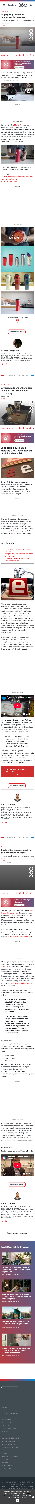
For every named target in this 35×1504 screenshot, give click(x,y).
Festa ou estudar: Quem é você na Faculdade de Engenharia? (15, 1322)
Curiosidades (4, 11)
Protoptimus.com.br (22, 772)
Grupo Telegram (8, 1444)
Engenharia (6, 1419)
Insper (3, 967)
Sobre (4, 1453)
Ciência (5, 1432)
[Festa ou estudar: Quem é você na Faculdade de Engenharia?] (16, 1313)
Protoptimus (17, 531)
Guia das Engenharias (10, 1438)
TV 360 (4, 1407)
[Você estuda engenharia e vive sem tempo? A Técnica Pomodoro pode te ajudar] (16, 1286)
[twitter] (16, 55)
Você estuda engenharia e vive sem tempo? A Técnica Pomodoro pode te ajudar (16, 1296)
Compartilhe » (5, 55)
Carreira (5, 1426)
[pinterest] (30, 55)
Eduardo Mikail (8, 804)
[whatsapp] (20, 55)
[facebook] (13, 55)
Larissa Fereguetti (10, 351)
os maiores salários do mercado (19, 937)
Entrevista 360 (5, 847)
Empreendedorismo (9, 1429)
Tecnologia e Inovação (7, 385)
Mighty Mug (18, 125)
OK (17, 1500)
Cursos (5, 1410)
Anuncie (5, 1462)
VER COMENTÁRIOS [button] (17, 332)
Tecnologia (6, 1422)
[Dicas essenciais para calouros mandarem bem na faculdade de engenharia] (16, 1259)
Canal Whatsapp (8, 1441)
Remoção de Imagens (10, 1456)
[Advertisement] (17, 113)
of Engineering (22, 983)
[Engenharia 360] (17, 5)
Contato (5, 1459)
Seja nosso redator (10, 1447)
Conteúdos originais (10, 1413)
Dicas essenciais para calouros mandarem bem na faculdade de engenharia (16, 1269)
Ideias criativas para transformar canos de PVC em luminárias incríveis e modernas (16, 1350)
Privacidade (6, 1468)
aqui (17, 320)
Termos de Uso (8, 1465)
